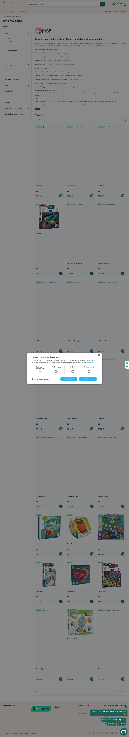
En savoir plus (91, 362)
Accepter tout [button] (87, 379)
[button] (40, 379)
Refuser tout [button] (69, 379)
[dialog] (64, 368)
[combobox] (99, 355)
